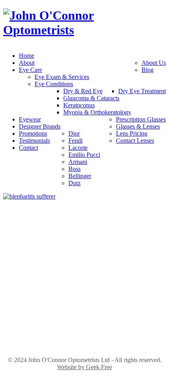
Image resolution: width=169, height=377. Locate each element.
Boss (74, 169)
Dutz (74, 183)
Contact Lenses (135, 140)
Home (26, 55)
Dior (74, 133)
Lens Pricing (131, 133)
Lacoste (78, 147)
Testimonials (34, 140)
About (27, 62)
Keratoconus (79, 105)
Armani (77, 161)
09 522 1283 (84, 265)
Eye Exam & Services (62, 77)
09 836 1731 (84, 336)
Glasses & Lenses (138, 126)
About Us (153, 62)
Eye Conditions (54, 84)
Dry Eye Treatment (142, 91)
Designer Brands (40, 126)
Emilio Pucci (84, 154)
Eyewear (30, 119)
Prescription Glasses (141, 119)
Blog (147, 69)
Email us (84, 273)
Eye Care (30, 69)
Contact (28, 147)
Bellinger (79, 176)
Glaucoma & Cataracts (91, 98)
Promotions (33, 133)
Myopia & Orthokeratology (97, 112)
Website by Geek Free (84, 367)
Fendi (75, 140)
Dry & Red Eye (83, 91)
